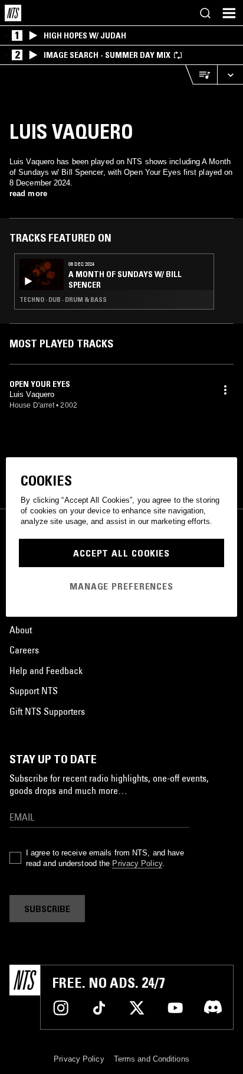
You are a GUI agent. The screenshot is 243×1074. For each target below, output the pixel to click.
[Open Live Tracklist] (201, 74)
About (20, 630)
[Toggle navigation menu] (228, 13)
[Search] (205, 13)
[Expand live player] (230, 74)
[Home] (13, 13)
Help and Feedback (46, 670)
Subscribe (47, 908)
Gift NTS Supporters (47, 711)
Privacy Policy (137, 863)
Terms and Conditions (151, 1059)
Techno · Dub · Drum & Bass (63, 299)
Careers (24, 650)
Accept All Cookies (121, 553)
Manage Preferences (121, 586)
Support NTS (33, 691)
